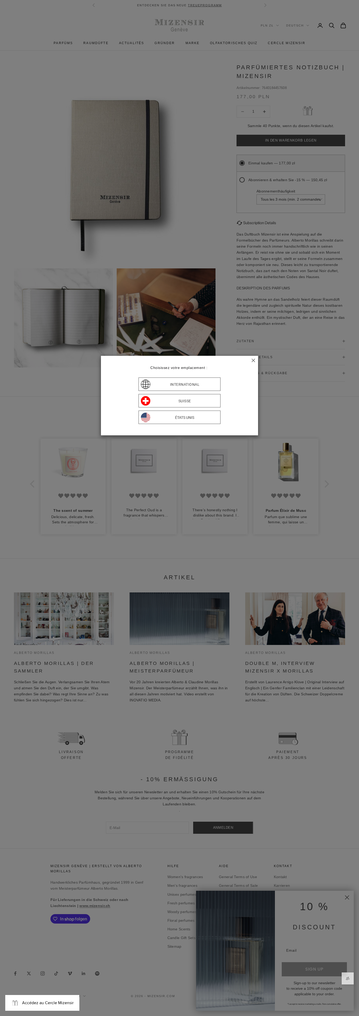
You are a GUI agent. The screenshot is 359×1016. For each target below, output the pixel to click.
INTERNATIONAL (185, 384)
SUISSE (184, 401)
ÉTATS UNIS (184, 417)
